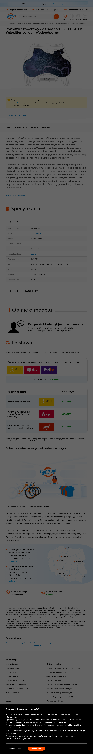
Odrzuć (21, 748)
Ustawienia (10, 748)
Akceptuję (36, 748)
